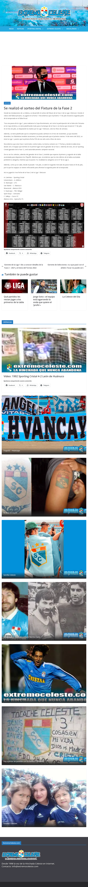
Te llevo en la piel (10, 513)
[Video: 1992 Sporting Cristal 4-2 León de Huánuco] (44, 350)
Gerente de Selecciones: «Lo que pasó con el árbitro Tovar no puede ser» (66, 266)
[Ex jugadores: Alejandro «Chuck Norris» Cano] (44, 611)
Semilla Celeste (9, 575)
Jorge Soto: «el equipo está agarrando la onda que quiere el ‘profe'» (44, 300)
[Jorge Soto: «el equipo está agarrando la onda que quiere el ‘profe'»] (44, 281)
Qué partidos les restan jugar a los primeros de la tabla (14, 299)
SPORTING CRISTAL (34, 29)
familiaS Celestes (10, 823)
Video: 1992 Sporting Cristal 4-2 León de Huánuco (34, 376)
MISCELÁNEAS (71, 29)
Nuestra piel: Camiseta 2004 (14, 699)
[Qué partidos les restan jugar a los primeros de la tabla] (15, 281)
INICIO (11, 29)
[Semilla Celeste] (44, 549)
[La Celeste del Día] (73, 281)
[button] (42, 28)
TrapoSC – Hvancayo (11, 451)
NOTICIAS (20, 29)
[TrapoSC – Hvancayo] (44, 425)
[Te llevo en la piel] (44, 487)
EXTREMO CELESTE (54, 29)
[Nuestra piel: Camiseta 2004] (44, 673)
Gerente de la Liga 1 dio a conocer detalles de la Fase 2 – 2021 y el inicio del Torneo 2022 (23, 266)
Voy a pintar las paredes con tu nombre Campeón (23, 761)
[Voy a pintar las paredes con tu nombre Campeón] (44, 735)
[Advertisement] (44, 48)
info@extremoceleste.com (25, 866)
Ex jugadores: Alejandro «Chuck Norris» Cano (21, 637)
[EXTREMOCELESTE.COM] (21, 848)
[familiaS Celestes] (44, 797)
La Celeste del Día (71, 296)
